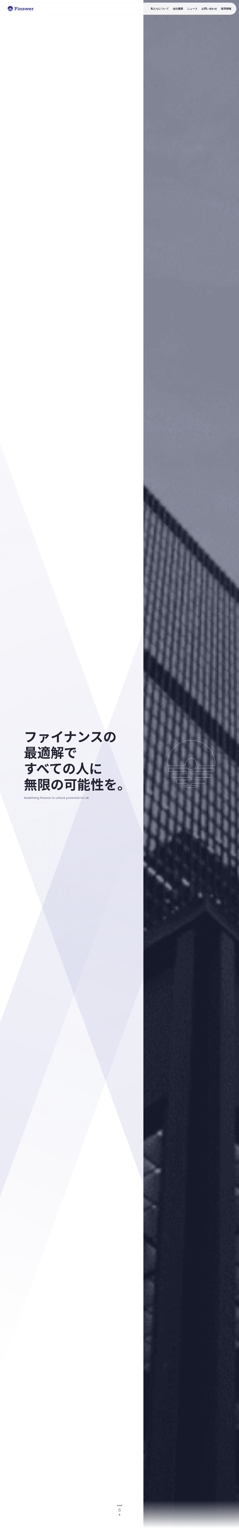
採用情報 (226, 8)
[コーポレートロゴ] (21, 8)
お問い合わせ (209, 8)
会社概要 (178, 8)
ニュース (192, 8)
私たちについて (160, 8)
